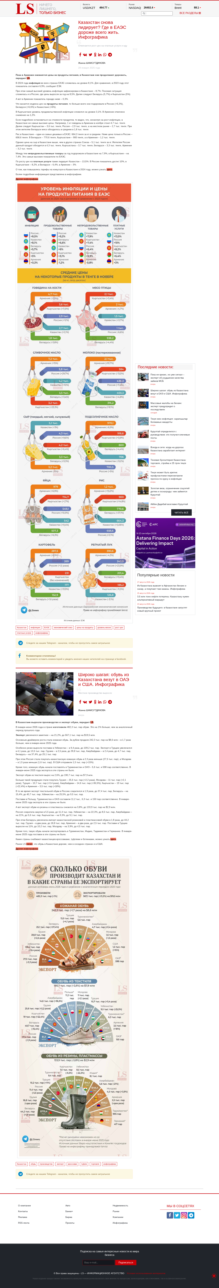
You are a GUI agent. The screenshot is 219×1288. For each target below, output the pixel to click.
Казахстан (21, 627)
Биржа (68, 1217)
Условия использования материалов (146, 1273)
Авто (67, 1205)
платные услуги (24, 633)
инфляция (35, 627)
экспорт (60, 1164)
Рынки (116, 1211)
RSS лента (23, 1223)
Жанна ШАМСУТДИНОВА (91, 63)
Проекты (69, 1223)
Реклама (22, 1217)
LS (28, 78)
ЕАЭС (47, 627)
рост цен (119, 627)
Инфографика (120, 1223)
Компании (118, 1217)
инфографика (41, 633)
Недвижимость (120, 1205)
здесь (109, 169)
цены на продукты (85, 627)
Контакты (23, 1211)
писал (29, 844)
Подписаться (125, 1262)
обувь (33, 1164)
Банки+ (69, 1211)
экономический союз (63, 627)
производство (46, 1164)
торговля (95, 1164)
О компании (24, 1205)
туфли (84, 1164)
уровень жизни (104, 627)
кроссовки (72, 1164)
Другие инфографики (27, 179)
